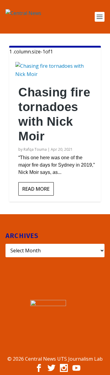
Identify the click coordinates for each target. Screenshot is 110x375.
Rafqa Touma (35, 149)
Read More (36, 189)
